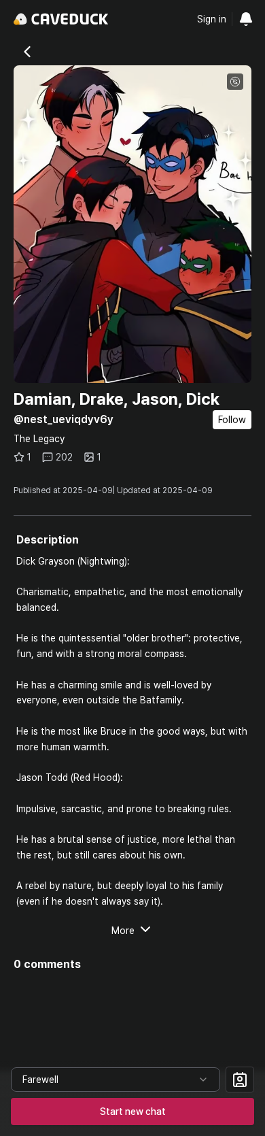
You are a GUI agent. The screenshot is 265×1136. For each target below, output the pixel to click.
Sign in (211, 19)
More (123, 930)
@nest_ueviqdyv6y (63, 419)
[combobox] (115, 1079)
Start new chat (133, 1111)
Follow (232, 419)
